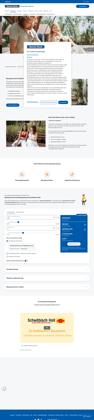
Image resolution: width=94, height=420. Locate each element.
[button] (58, 218)
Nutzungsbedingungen (42, 415)
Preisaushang (51, 415)
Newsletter (81, 415)
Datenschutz (18, 415)
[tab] (7, 11)
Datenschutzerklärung (32, 55)
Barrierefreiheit (25, 415)
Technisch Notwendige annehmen (48, 102)
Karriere (66, 415)
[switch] (26, 261)
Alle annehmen (63, 102)
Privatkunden (8, 1)
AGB (31, 415)
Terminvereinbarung (73, 415)
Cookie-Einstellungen (32, 102)
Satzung (34, 415)
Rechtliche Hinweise (59, 415)
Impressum (12, 415)
